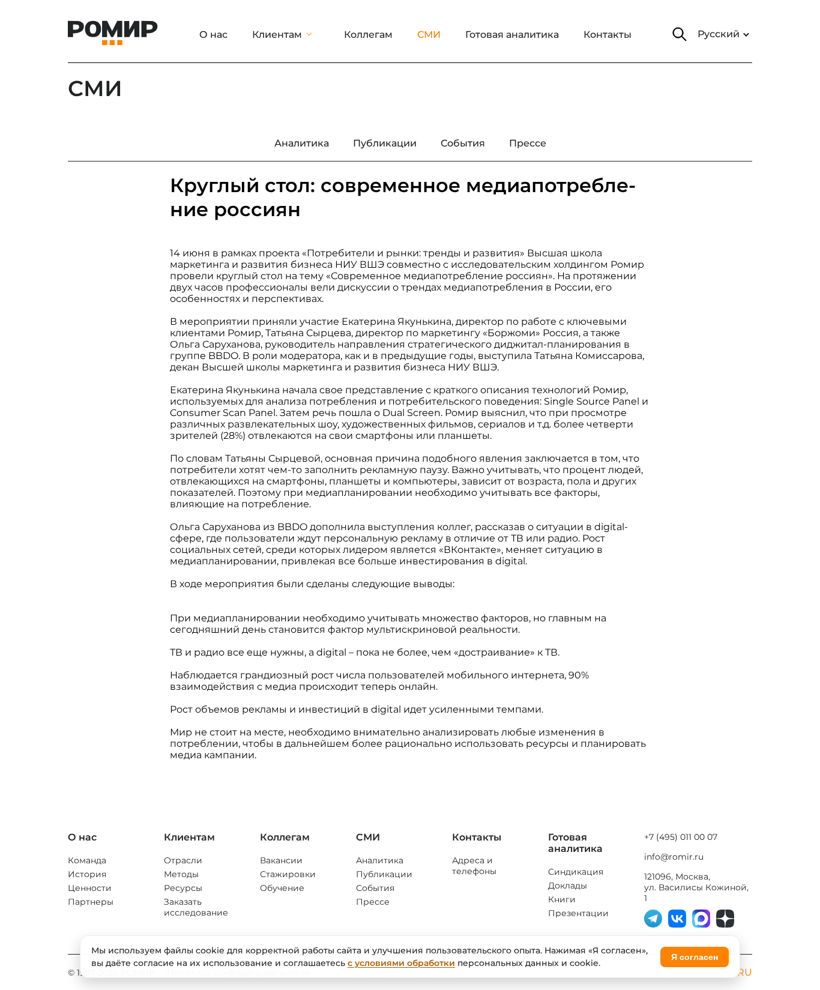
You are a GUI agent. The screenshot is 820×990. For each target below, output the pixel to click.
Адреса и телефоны (474, 866)
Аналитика (379, 860)
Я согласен (694, 957)
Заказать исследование (196, 907)
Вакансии (281, 860)
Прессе (373, 901)
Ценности (90, 888)
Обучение (282, 888)
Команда (87, 860)
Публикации (384, 874)
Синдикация (575, 871)
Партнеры (90, 901)
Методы (181, 874)
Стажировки (288, 874)
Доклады (567, 885)
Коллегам (368, 34)
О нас (213, 34)
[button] (679, 34)
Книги (562, 899)
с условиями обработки (401, 963)
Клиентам (277, 34)
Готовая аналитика (512, 34)
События (375, 888)
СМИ (429, 34)
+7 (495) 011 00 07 (680, 837)
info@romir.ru (674, 856)
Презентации (578, 913)
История (87, 874)
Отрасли (183, 860)
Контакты (607, 34)
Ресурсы (183, 888)
